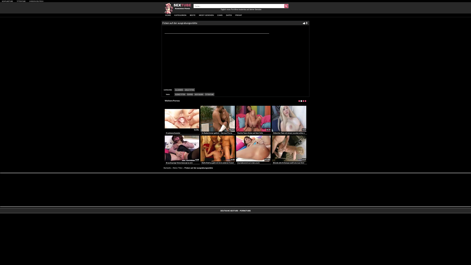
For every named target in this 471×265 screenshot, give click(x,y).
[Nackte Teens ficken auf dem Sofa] (253, 119)
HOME (168, 15)
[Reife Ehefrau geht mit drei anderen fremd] (217, 148)
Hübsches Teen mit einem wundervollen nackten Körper (294, 133)
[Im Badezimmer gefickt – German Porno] (217, 119)
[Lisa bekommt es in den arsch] (253, 148)
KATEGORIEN (180, 15)
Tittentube (209, 94)
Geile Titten (189, 90)
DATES (229, 15)
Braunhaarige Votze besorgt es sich (179, 163)
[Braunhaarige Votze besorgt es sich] (182, 148)
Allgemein (179, 90)
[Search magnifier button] (286, 6)
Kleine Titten (180, 94)
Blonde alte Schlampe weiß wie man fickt (288, 163)
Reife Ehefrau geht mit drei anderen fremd (218, 163)
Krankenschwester (173, 133)
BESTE (193, 15)
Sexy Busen (199, 94)
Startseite (167, 168)
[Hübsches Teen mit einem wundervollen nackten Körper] (289, 119)
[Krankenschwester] (182, 119)
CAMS (220, 15)
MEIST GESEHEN (206, 15)
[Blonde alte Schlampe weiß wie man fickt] (289, 148)
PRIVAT (238, 15)
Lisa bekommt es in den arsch (248, 163)
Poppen (190, 94)
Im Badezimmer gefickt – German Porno (217, 133)
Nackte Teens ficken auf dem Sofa (250, 133)
